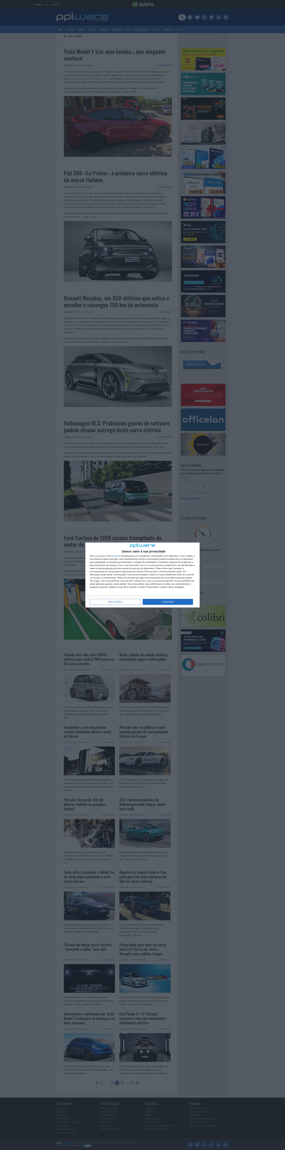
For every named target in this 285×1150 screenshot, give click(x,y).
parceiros (115, 556)
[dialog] (142, 575)
